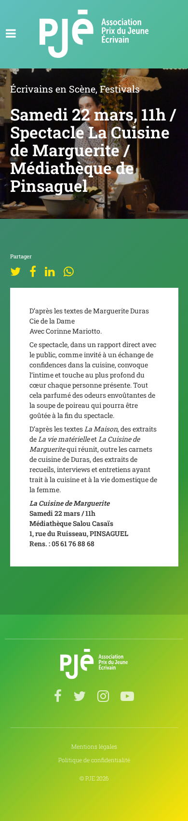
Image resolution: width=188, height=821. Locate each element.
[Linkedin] (50, 273)
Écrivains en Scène (52, 88)
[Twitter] (15, 273)
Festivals (120, 88)
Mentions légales (94, 746)
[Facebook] (32, 273)
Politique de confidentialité (94, 760)
